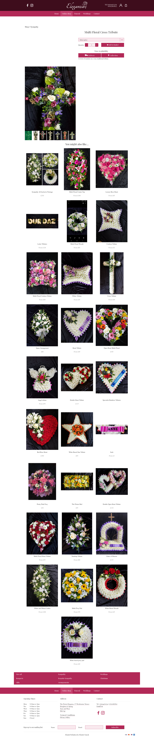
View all (19, 674)
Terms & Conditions (67, 715)
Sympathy (34, 26)
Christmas (104, 678)
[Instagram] (32, 5)
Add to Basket (113, 45)
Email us (100, 706)
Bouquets (19, 678)
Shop (27, 26)
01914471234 (112, 4)
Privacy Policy (65, 717)
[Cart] (127, 5)
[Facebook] (27, 5)
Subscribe (115, 727)
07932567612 (112, 6)
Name (53, 727)
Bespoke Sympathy (65, 678)
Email (80, 727)
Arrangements (63, 682)
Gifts (18, 682)
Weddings (104, 674)
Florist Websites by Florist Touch (77, 735)
